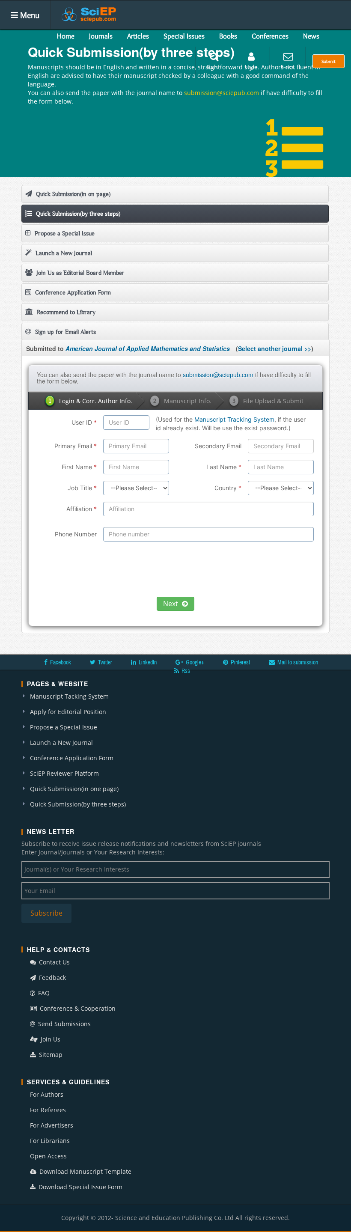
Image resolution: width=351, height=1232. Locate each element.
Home (65, 36)
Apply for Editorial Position (68, 712)
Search (214, 66)
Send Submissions (63, 1024)
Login (251, 66)
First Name (79, 466)
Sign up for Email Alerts (64, 331)
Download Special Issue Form (79, 1187)
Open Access (48, 1156)
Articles (138, 36)
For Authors (46, 1094)
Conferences (270, 36)
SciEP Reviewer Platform (64, 773)
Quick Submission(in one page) (74, 789)
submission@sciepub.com (221, 93)
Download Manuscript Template (84, 1171)
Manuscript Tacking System (69, 696)
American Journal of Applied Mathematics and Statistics (147, 348)
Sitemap (49, 1054)
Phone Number (76, 534)
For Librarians (50, 1141)
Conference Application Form (72, 292)
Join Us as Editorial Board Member (80, 272)
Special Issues (184, 36)
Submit (328, 61)
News (311, 36)
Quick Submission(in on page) (72, 193)
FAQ (43, 993)
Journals (101, 36)
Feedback (51, 977)
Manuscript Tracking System (234, 419)
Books (228, 36)
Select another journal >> (274, 348)
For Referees (48, 1110)
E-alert (288, 66)
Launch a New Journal (63, 253)
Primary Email (75, 445)
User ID (84, 422)
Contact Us (53, 962)
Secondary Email (218, 445)
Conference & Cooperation (77, 1008)
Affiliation (81, 508)
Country (227, 487)
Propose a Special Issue (64, 233)
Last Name (223, 466)
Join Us (49, 1039)
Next (171, 603)
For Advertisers (51, 1125)
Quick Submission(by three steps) (77, 213)
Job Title (82, 487)
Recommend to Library (65, 312)
